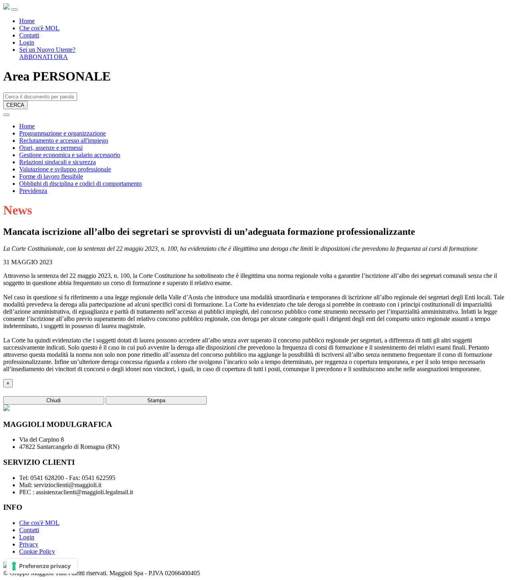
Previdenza (33, 190)
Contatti (29, 35)
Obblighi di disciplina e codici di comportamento (80, 183)
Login (26, 42)
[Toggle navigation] (14, 9)
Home (27, 21)
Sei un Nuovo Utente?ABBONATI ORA (47, 53)
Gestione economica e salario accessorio (69, 154)
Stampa (156, 400)
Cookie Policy (37, 551)
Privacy (28, 544)
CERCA (15, 105)
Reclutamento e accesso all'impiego (63, 140)
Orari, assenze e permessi (51, 147)
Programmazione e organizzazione (62, 133)
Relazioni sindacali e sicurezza (57, 162)
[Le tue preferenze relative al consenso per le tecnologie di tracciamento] (41, 566)
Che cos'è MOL (39, 28)
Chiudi (53, 400)
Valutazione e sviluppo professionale (65, 169)
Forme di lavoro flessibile (51, 176)
